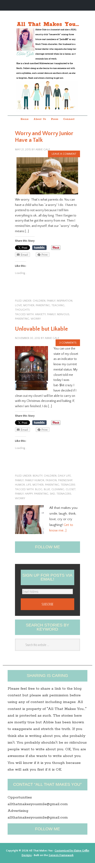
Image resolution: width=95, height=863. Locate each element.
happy (29, 493)
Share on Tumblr (39, 247)
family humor (34, 480)
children (39, 300)
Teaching (58, 305)
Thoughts (22, 309)
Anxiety (40, 314)
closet (70, 489)
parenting (43, 305)
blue (47, 489)
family (51, 300)
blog (38, 489)
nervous (63, 314)
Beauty (37, 475)
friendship (65, 480)
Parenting (22, 318)
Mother (28, 305)
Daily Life (64, 475)
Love (18, 305)
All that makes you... (47, 57)
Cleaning (57, 489)
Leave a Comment (64, 153)
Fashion (51, 480)
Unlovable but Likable (41, 329)
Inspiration (64, 300)
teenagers (68, 484)
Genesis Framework (61, 855)
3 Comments (67, 342)
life (28, 484)
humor (20, 484)
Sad (52, 493)
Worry (36, 318)
